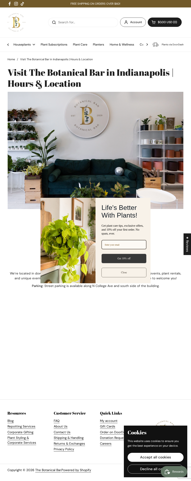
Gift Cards (107, 426)
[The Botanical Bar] (16, 22)
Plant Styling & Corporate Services (21, 440)
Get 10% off (124, 258)
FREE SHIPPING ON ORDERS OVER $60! (95, 3)
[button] (165, 22)
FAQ (57, 421)
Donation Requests (114, 438)
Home (11, 59)
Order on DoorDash (114, 432)
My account (109, 421)
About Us (61, 426)
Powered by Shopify (76, 470)
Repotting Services (21, 426)
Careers (106, 443)
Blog (10, 421)
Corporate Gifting (20, 432)
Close (124, 272)
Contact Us (62, 432)
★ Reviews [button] (187, 244)
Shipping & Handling (69, 438)
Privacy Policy (64, 449)
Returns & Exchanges (69, 443)
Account (136, 22)
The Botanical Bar (48, 470)
